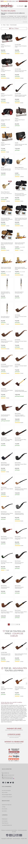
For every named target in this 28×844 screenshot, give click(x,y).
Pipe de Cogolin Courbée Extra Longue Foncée (20, 96)
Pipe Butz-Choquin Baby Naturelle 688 (20, 440)
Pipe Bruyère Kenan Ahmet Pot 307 (5, 415)
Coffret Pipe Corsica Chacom (5, 145)
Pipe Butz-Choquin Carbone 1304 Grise (19, 514)
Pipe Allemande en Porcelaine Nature (5, 317)
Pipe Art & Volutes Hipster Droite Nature (7, 391)
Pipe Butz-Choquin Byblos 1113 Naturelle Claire (21, 489)
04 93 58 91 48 (6, 773)
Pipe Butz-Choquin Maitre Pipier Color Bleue (7, 612)
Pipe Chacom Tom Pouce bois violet (7, 689)
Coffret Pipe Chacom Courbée (6, 71)
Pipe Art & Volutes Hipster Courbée (21, 342)
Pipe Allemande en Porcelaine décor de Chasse (5, 293)
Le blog (3, 806)
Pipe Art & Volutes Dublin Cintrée (21, 317)
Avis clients (4, 810)
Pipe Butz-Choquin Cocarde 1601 (5, 588)
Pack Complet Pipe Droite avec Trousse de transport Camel (7, 243)
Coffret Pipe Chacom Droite (6, 46)
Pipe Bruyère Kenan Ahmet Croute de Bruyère (21, 391)
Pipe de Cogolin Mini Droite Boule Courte (5, 654)
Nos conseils (4, 808)
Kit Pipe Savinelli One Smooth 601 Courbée (6, 169)
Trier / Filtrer (15, 28)
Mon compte (4, 792)
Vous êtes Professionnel (7, 825)
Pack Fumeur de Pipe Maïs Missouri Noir (20, 243)
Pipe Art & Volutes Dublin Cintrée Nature (7, 342)
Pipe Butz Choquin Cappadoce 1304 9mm (20, 415)
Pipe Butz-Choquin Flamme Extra (19, 588)
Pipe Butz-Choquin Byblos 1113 (7, 489)
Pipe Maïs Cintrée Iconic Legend (20, 689)
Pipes (4, 24)
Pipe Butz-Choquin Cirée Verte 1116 (6, 563)
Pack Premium (5, 823)
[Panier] (22, 6)
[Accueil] (1, 24)
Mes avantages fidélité (7, 794)
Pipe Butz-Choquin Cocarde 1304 (19, 563)
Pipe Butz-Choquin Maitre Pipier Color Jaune (21, 612)
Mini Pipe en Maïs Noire (6, 193)
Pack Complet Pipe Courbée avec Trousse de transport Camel (6, 219)
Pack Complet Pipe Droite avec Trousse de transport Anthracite (21, 219)
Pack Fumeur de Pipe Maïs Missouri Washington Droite (21, 268)
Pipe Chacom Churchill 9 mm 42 (6, 96)
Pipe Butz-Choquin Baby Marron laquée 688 (6, 440)
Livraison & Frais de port (7, 796)
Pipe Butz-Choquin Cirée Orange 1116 (20, 538)
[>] (26, 649)
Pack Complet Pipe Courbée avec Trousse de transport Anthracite (20, 194)
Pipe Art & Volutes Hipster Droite (21, 366)
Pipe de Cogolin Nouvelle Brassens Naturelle (20, 71)
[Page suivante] (17, 624)
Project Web (24, 838)
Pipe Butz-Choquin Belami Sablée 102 (5, 465)
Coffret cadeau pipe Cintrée (5, 120)
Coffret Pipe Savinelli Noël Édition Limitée (21, 145)
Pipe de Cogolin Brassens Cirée (21, 46)
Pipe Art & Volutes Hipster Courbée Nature (7, 366)
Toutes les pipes (13, 24)
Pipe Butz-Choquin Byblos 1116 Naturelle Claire (7, 514)
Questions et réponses (6, 804)
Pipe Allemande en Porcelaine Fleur (19, 292)
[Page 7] (19, 624)
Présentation (4, 818)
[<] (1, 649)
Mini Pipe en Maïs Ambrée (21, 169)
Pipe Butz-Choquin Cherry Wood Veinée (7, 538)
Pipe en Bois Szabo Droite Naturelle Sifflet (21, 654)
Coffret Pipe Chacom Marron (20, 120)
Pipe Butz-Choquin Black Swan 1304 (20, 465)
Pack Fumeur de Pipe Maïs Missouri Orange (6, 268)
